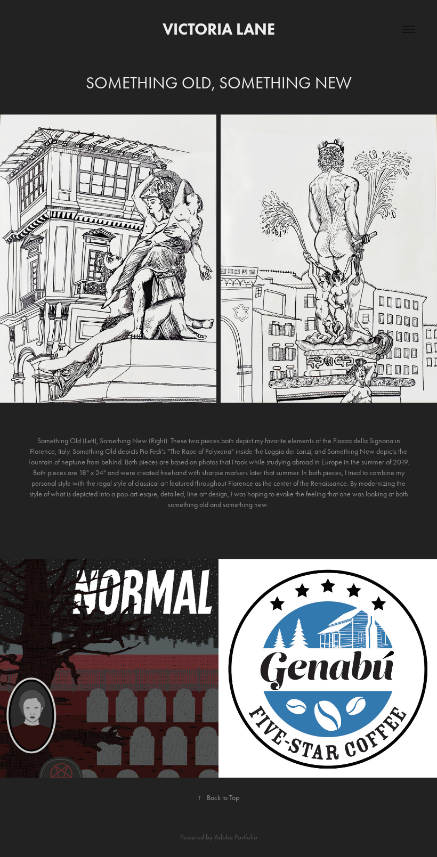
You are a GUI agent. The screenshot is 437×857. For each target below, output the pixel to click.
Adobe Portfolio (235, 837)
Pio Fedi (150, 451)
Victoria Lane (219, 29)
